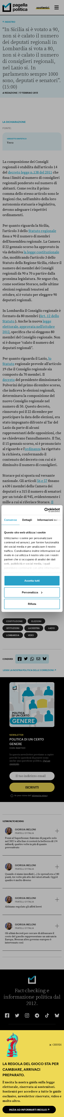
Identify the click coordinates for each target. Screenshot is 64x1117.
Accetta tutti (32, 580)
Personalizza (30, 592)
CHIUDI (57, 1044)
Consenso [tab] (10, 519)
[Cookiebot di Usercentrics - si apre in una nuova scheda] (45, 510)
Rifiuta (32, 603)
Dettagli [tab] (27, 519)
